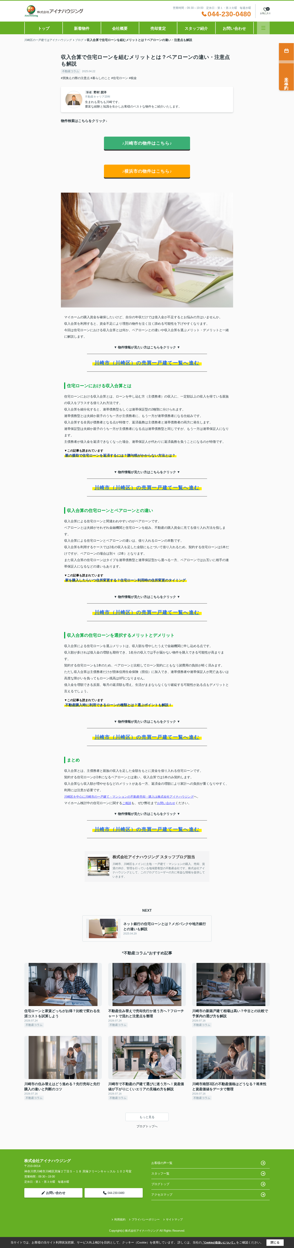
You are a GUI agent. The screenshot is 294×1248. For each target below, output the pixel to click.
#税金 (133, 78)
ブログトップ (160, 1184)
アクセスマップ (161, 1194)
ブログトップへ (147, 1126)
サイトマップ (174, 1219)
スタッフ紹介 (196, 28)
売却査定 (158, 28)
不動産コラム (70, 71)
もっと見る (147, 1117)
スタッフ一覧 (160, 1173)
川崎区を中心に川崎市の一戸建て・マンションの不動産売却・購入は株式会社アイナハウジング (129, 796)
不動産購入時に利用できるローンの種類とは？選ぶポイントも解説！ (118, 705)
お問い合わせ (234, 28)
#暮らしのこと (100, 78)
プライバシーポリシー (146, 1219)
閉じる (275, 1242)
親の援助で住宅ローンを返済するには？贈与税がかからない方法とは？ (120, 455)
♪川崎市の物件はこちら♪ (147, 143)
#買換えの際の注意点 (75, 78)
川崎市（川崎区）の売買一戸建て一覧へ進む (147, 362)
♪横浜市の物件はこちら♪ (147, 171)
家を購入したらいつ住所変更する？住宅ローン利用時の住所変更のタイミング (125, 580)
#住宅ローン (119, 78)
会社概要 (120, 28)
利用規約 (119, 1219)
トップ (44, 28)
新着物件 (82, 28)
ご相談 (126, 803)
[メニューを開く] (263, 28)
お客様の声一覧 (161, 1163)
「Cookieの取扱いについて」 (219, 1242)
